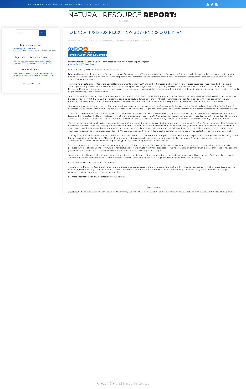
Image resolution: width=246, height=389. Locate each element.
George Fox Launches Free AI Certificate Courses (33, 75)
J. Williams (87, 41)
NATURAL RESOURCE (74, 4)
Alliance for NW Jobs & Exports (82, 64)
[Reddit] (85, 49)
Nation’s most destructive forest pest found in (32, 61)
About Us (107, 4)
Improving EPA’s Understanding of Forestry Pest (33, 63)
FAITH (88, 4)
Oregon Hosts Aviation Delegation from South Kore (34, 51)
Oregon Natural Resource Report (123, 383)
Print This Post (155, 187)
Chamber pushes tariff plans (24, 49)
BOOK (96, 4)
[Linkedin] (80, 49)
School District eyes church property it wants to (32, 73)
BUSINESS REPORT (54, 4)
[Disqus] (153, 231)
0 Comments (147, 41)
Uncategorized (105, 41)
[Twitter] (75, 49)
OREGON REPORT (35, 4)
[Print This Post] (148, 187)
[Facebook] (70, 49)
